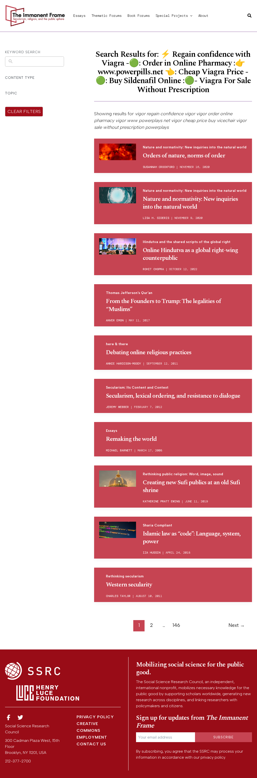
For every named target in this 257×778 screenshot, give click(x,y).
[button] (190, 15)
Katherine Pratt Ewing (161, 501)
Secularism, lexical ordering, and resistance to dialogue (173, 395)
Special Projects (172, 15)
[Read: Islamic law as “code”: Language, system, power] (117, 530)
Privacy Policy (95, 716)
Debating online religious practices (148, 352)
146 (176, 625)
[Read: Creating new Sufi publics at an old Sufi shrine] (117, 478)
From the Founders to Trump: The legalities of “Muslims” (163, 305)
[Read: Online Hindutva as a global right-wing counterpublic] (117, 246)
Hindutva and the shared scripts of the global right (186, 242)
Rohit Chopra (153, 269)
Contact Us (91, 744)
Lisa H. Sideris (156, 218)
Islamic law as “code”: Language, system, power (192, 537)
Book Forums (138, 15)
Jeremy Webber (117, 407)
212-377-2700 (18, 761)
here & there (117, 344)
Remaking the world (131, 439)
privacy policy (213, 757)
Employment (92, 737)
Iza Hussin (151, 553)
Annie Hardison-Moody (123, 364)
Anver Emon (114, 320)
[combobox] (38, 61)
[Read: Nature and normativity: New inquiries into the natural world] (117, 195)
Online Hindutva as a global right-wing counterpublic (190, 254)
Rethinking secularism (125, 576)
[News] (8, 717)
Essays (79, 15)
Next (236, 625)
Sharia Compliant (157, 525)
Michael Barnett (119, 450)
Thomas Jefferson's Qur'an (129, 293)
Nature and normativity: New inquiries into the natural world (194, 147)
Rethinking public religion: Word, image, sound (183, 474)
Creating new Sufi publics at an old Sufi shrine (191, 486)
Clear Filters (24, 111)
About (203, 15)
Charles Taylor (118, 596)
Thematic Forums (106, 15)
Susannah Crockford (158, 167)
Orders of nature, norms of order (184, 155)
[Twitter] (20, 717)
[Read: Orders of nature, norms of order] (117, 152)
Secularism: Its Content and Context (137, 387)
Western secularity (129, 584)
